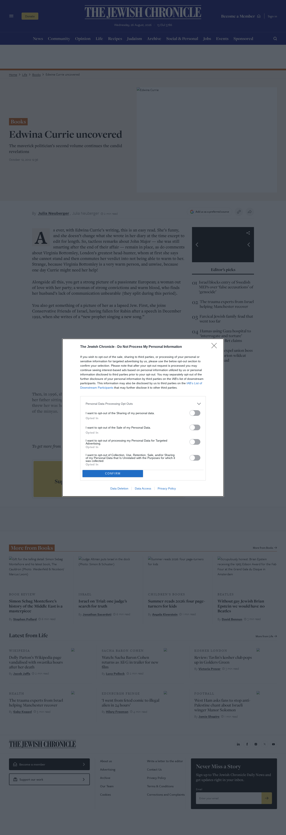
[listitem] (143, 404)
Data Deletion (119, 488)
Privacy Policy (167, 488)
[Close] (215, 347)
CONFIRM (113, 473)
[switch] (194, 413)
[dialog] (143, 417)
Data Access (143, 488)
